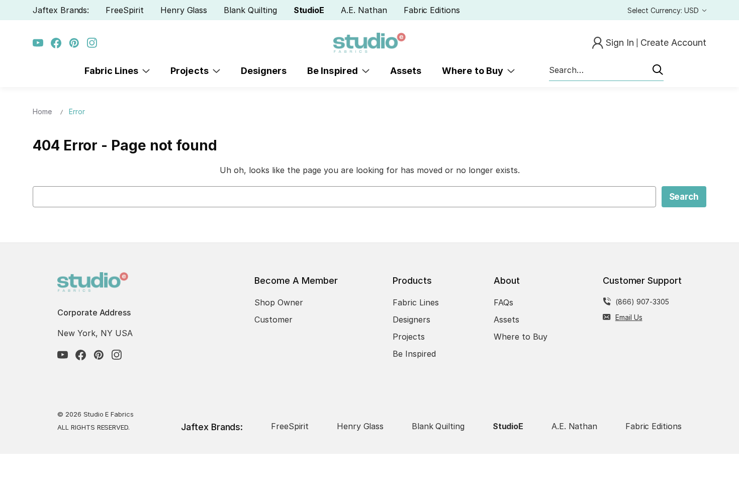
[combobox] (606, 70)
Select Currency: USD (664, 10)
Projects (191, 70)
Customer (273, 319)
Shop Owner (278, 302)
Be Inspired (334, 70)
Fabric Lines (113, 70)
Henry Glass (183, 10)
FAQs (503, 302)
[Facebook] (56, 43)
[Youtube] (38, 43)
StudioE (309, 10)
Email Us (628, 317)
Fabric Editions (432, 10)
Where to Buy (474, 70)
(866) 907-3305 (642, 301)
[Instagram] (92, 43)
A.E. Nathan (364, 10)
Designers (264, 70)
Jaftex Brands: (61, 10)
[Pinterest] (74, 43)
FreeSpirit (125, 10)
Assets (405, 70)
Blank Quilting (250, 10)
